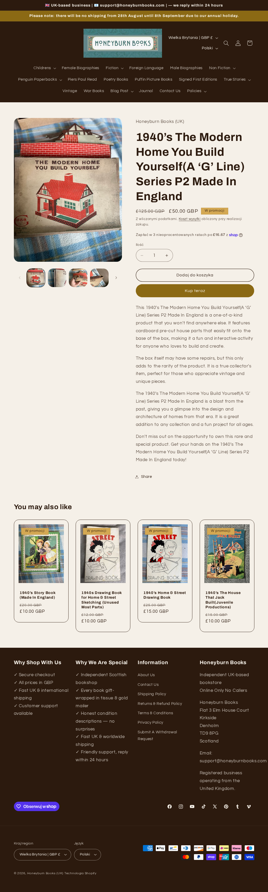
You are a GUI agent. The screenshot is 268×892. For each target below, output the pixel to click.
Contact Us (148, 685)
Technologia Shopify (80, 873)
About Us (146, 675)
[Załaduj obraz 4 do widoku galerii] (99, 278)
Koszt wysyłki (190, 219)
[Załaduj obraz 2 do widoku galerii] (57, 278)
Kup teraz (195, 291)
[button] (44, 68)
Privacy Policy (150, 722)
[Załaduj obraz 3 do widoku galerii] (78, 278)
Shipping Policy (152, 694)
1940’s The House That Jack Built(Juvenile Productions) (223, 600)
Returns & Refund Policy (160, 704)
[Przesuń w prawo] (116, 278)
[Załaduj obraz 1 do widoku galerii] (36, 278)
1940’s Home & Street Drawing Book (164, 595)
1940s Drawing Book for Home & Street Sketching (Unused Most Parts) (101, 600)
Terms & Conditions (155, 713)
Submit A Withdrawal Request (157, 735)
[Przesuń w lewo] (19, 278)
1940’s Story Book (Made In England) (37, 595)
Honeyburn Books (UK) (45, 873)
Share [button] (146, 477)
